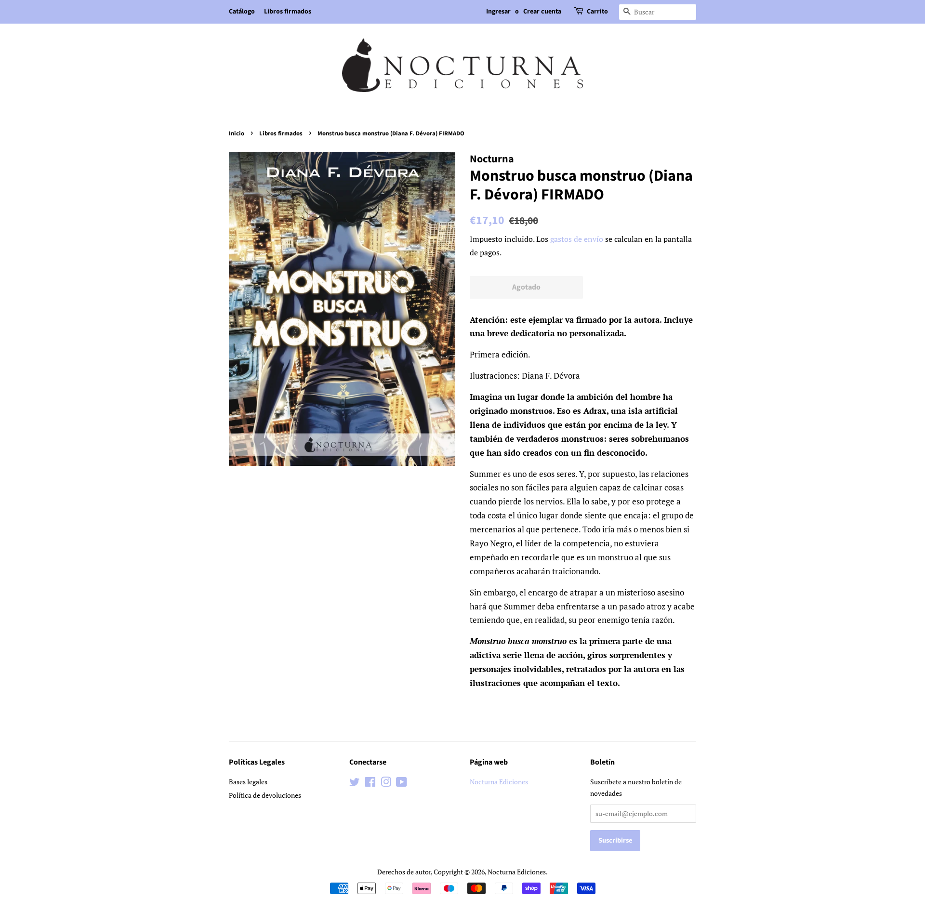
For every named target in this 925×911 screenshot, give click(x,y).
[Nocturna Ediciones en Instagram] (386, 783)
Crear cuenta (542, 11)
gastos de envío (576, 239)
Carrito (597, 11)
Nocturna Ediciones (499, 781)
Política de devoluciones (265, 795)
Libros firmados (287, 11)
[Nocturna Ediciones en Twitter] (354, 783)
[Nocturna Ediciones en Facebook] (370, 783)
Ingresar (498, 11)
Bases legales (248, 781)
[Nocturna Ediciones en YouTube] (401, 783)
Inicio (236, 133)
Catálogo (242, 11)
